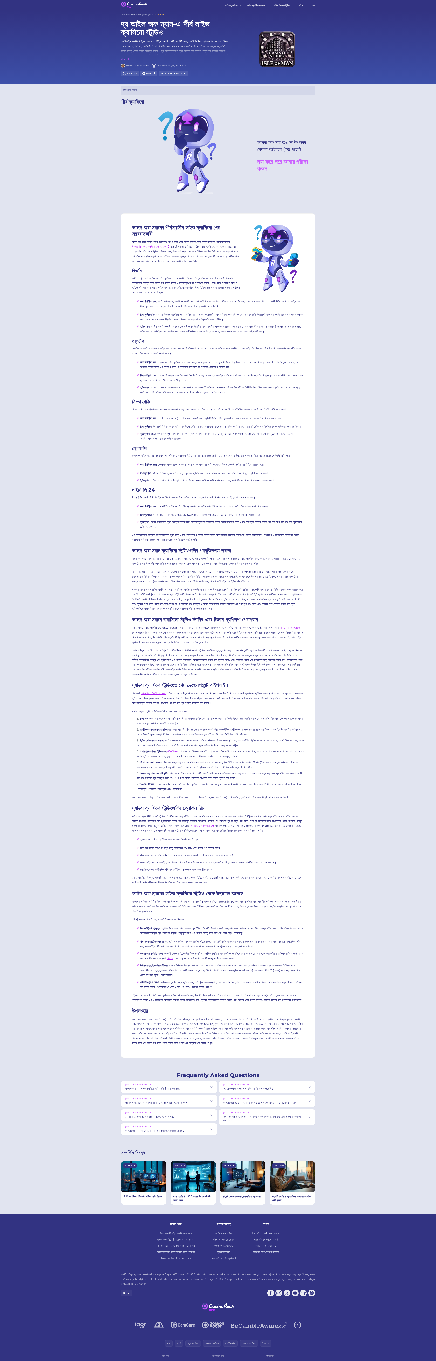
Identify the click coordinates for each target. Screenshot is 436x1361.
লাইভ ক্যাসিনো (231, 5)
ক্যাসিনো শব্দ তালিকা (223, 1233)
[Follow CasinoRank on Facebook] (270, 1293)
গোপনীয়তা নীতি (218, 1355)
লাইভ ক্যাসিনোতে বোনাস (223, 1239)
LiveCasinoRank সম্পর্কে (265, 1233)
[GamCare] (183, 1325)
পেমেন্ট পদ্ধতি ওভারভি (223, 1246)
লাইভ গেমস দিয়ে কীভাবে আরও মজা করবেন (175, 1239)
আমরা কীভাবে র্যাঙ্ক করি (265, 1246)
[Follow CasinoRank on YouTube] (295, 1293)
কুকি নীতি (165, 1355)
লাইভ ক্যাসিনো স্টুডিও (290, 627)
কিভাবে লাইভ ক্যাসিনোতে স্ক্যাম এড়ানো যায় (176, 1246)
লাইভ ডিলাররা (173, 751)
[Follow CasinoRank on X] (287, 1293)
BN (125, 1293)
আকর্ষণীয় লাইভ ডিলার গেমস (153, 693)
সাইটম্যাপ (270, 1355)
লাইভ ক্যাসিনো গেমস (256, 5)
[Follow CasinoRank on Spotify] (303, 1293)
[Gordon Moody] (213, 1325)
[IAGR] (141, 1325)
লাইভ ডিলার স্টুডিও (282, 5)
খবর (313, 5)
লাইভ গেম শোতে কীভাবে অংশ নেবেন (176, 1258)
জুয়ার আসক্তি (223, 1252)
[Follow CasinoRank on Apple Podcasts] (311, 1293)
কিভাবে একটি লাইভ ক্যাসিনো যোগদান (176, 1233)
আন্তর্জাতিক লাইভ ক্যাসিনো (223, 1258)
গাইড (300, 5)
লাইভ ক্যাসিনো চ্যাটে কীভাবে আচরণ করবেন (176, 1252)
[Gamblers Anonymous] (158, 1325)
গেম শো (170, 958)
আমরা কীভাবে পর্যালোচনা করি (265, 1239)
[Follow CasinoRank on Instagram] (278, 1293)
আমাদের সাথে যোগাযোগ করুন (266, 1252)
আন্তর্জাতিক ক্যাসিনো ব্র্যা (202, 825)
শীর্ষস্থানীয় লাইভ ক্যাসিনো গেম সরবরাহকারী (151, 246)
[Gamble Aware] (259, 1325)
